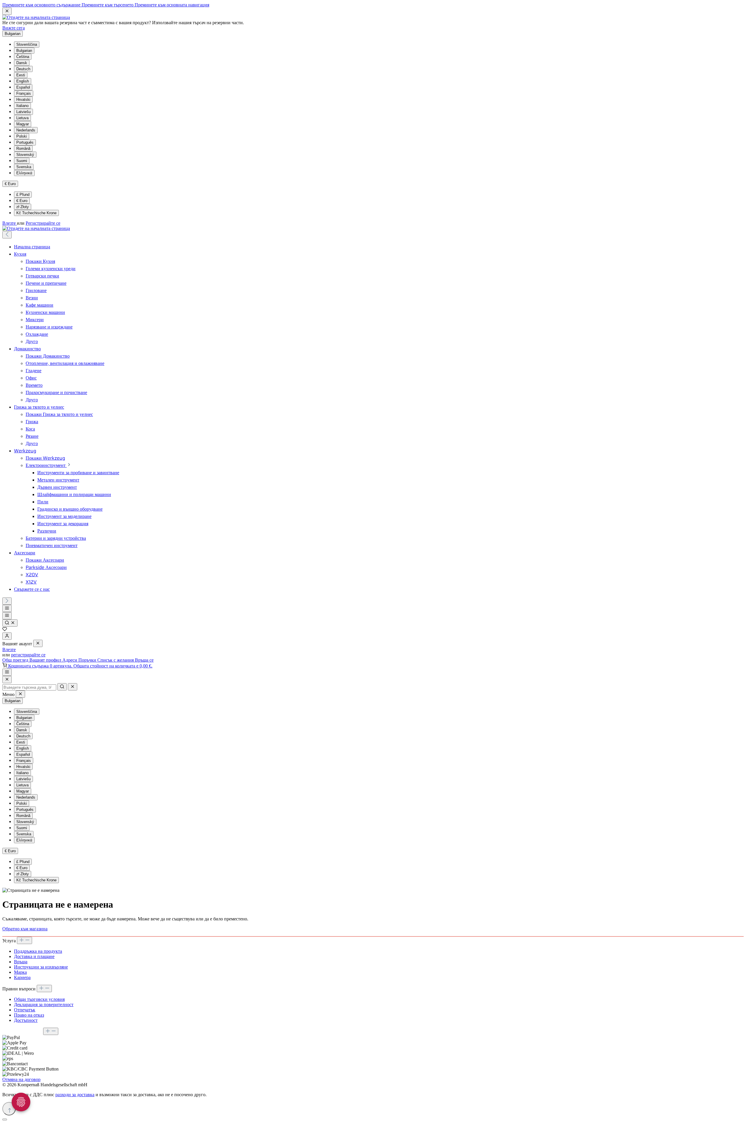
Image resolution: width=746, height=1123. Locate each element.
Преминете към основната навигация (172, 4)
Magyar (22, 124)
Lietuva (22, 118)
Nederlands (25, 130)
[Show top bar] (7, 672)
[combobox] (29, 687)
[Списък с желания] (4, 629)
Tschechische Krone (36, 213)
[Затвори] (4, 1119)
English (22, 81)
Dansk (21, 63)
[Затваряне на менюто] (38, 643)
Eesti (20, 75)
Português (25, 142)
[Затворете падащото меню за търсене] (72, 686)
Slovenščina (26, 44)
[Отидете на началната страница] (36, 17)
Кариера (22, 977)
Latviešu (23, 112)
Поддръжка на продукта (38, 951)
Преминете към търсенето (108, 4)
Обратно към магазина (24, 928)
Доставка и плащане (34, 956)
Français (23, 93)
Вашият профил (45, 660)
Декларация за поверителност (43, 1004)
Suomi (21, 161)
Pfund (22, 194)
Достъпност (26, 1020)
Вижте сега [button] (13, 27)
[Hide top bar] (7, 11)
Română (23, 148)
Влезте (9, 223)
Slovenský (25, 154)
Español (23, 87)
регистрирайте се (28, 654)
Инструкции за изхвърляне (41, 966)
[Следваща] (7, 601)
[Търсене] (9, 623)
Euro (21, 200)
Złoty (22, 207)
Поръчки (87, 660)
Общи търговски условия (39, 999)
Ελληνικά (24, 173)
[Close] (7, 679)
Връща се (144, 660)
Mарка (20, 972)
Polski (21, 136)
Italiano (22, 105)
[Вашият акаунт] (7, 636)
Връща (20, 961)
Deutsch (23, 69)
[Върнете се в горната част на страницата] (9, 1108)
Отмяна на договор (21, 1079)
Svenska (23, 167)
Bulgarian (24, 50)
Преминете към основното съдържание (42, 4)
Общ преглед (15, 660)
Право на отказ (29, 1015)
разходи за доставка (74, 1094)
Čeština (22, 57)
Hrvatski (23, 99)
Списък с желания (116, 660)
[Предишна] (7, 234)
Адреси (70, 660)
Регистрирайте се (43, 223)
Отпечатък (24, 1009)
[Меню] (7, 608)
